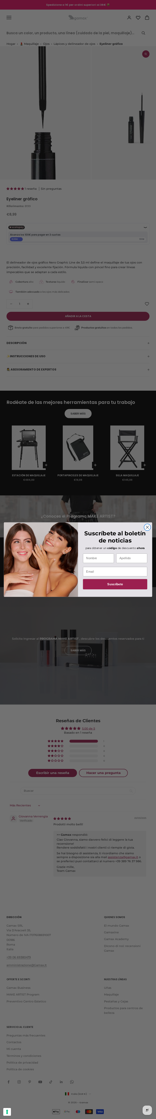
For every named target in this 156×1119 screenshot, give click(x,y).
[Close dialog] (147, 527)
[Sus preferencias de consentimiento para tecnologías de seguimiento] (7, 1112)
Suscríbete (115, 584)
